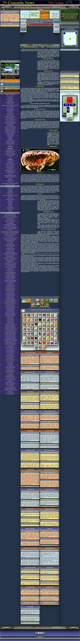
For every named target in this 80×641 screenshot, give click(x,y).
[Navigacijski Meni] (73, 7)
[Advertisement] (10, 43)
